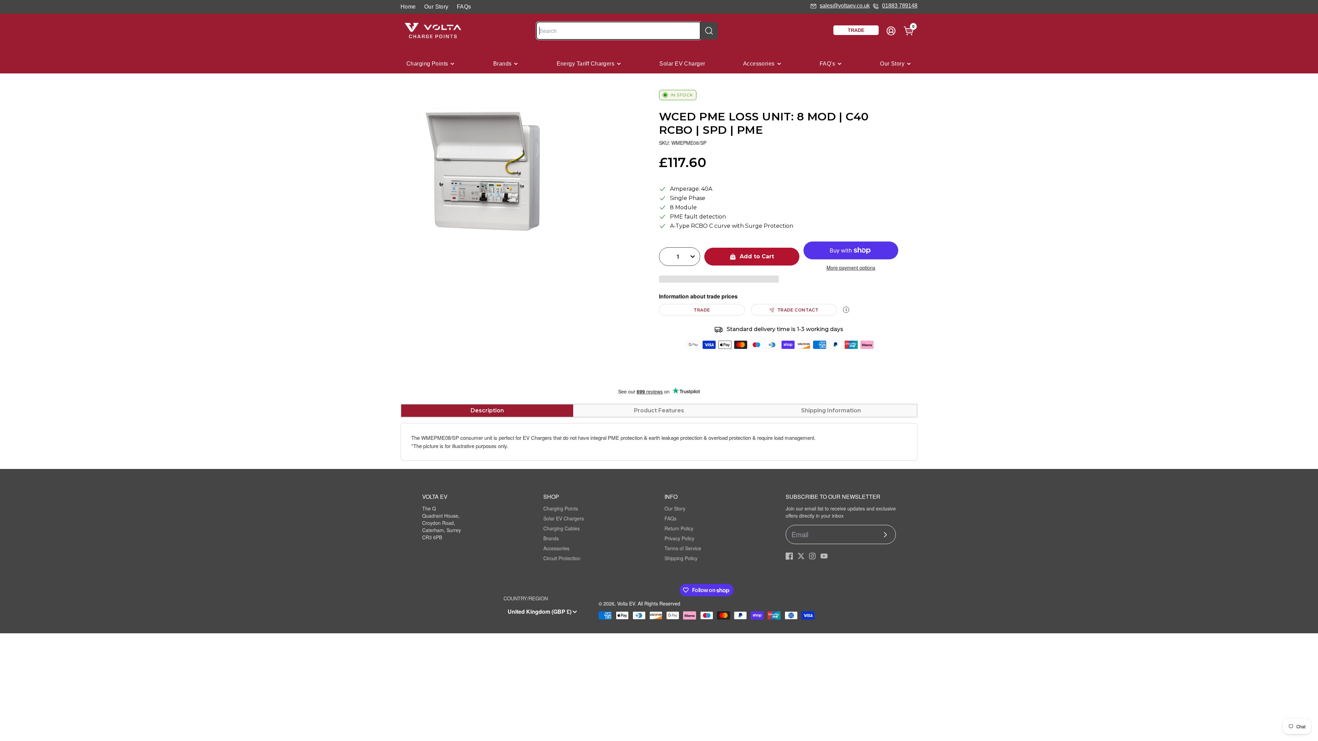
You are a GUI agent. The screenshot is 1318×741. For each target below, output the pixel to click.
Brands (502, 64)
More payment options (850, 267)
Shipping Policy (680, 558)
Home (408, 7)
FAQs (464, 7)
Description (487, 410)
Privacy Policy (679, 538)
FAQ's (827, 64)
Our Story (436, 7)
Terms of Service (682, 548)
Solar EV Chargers (563, 518)
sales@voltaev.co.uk (845, 6)
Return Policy (678, 528)
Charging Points (427, 64)
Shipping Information (831, 410)
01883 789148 (899, 6)
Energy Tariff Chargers (586, 64)
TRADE (702, 310)
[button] (719, 279)
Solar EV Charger (682, 64)
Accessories (759, 64)
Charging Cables (561, 528)
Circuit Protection (561, 558)
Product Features (659, 410)
